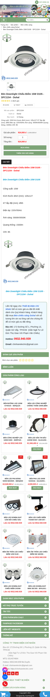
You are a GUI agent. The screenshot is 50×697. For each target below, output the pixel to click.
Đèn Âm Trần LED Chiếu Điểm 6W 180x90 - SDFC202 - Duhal (37, 554)
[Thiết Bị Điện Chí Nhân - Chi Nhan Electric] (25, 17)
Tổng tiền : (8, 142)
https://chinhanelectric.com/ (22, 669)
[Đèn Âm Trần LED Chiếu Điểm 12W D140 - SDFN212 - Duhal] (12, 539)
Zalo (5, 677)
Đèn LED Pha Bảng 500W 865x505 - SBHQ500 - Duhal (13, 481)
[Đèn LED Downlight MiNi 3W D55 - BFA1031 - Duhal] (37, 573)
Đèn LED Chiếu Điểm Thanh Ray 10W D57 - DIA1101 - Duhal (37, 519)
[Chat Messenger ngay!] (5, 669)
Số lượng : (8, 137)
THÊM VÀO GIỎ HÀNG (25, 153)
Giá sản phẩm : (10, 132)
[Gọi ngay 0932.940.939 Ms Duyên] (5, 683)
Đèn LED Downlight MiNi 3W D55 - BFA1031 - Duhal (37, 588)
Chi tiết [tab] (6, 162)
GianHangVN (29, 696)
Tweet (17, 105)
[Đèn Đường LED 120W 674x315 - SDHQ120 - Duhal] (12, 390)
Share (6, 105)
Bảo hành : (11, 117)
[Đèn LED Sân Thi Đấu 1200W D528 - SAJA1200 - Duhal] (37, 425)
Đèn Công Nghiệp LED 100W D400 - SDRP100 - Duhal (12, 440)
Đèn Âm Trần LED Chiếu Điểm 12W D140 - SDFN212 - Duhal (13, 554)
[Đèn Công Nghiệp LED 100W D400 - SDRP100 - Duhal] (12, 425)
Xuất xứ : (11, 114)
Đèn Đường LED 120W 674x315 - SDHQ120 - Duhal (12, 405)
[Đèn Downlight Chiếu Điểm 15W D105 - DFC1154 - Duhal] (25, 57)
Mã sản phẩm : (9, 110)
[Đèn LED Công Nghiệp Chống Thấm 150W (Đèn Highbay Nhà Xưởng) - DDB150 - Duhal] (37, 390)
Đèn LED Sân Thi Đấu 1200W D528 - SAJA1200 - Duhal (37, 440)
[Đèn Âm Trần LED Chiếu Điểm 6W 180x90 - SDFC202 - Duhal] (37, 539)
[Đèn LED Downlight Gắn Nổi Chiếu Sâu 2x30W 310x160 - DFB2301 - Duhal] (12, 504)
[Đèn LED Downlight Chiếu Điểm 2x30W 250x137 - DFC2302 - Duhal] (12, 573)
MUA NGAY (37, 449)
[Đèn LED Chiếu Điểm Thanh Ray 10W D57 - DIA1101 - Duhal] (37, 504)
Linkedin (29, 105)
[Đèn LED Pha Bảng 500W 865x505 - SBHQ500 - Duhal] (12, 465)
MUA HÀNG (25, 148)
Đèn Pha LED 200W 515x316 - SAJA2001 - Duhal (37, 481)
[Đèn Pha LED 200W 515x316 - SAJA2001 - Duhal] (37, 465)
